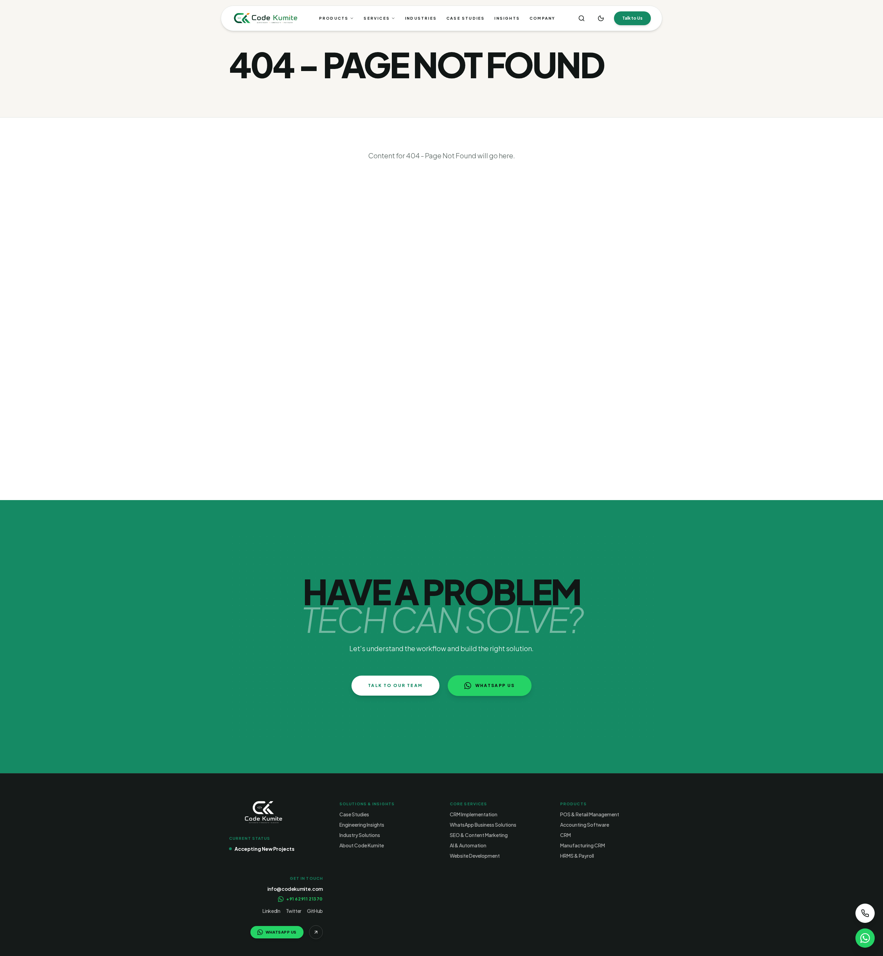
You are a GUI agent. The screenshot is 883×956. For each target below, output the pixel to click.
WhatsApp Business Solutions (483, 824)
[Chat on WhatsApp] (865, 938)
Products (334, 18)
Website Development (475, 856)
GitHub (315, 911)
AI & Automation (468, 845)
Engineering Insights (361, 824)
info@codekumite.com (295, 889)
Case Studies (465, 18)
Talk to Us (632, 18)
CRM (565, 835)
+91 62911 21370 (304, 899)
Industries (421, 18)
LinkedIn (271, 911)
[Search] (581, 18)
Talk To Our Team (395, 685)
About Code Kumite (361, 845)
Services (377, 18)
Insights (507, 18)
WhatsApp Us (495, 685)
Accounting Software (584, 824)
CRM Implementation (473, 814)
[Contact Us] (865, 913)
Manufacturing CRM (582, 845)
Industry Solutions (359, 835)
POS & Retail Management (589, 814)
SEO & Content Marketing (479, 835)
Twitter (294, 911)
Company (542, 18)
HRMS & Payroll (577, 856)
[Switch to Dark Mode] (601, 18)
